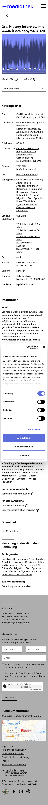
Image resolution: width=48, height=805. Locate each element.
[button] (39, 69)
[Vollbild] (44, 69)
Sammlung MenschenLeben (17, 586)
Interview (36, 179)
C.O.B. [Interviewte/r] (27, 148)
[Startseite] (18, 6)
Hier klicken (25, 687)
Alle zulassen (24, 438)
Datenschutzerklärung (13, 753)
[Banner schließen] (44, 347)
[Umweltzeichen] (5, 791)
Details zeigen (33, 429)
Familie (27, 182)
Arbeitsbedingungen (27, 185)
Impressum (7, 746)
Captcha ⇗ (36, 690)
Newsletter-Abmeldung (14, 764)
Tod (30, 198)
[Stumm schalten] (30, 69)
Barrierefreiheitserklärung (15, 757)
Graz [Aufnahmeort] (27, 174)
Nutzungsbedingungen (14, 749)
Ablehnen (24, 455)
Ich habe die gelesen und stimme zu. (25, 676)
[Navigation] (43, 6)
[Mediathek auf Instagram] (21, 791)
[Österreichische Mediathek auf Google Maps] (24, 730)
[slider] (24, 72)
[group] (24, 88)
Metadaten (12, 531)
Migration (21, 198)
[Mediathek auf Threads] (28, 791)
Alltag (19, 182)
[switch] (41, 402)
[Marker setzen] (34, 69)
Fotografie (34, 195)
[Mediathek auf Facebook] (14, 791)
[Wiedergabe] (4, 69)
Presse (5, 760)
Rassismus (21, 189)
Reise (34, 192)
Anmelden (9, 697)
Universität (22, 195)
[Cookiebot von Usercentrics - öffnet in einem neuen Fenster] (28, 347)
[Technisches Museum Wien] (14, 772)
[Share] (25, 69)
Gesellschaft (23, 179)
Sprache (38, 198)
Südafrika (21, 215)
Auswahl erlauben (24, 447)
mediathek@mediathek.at (16, 622)
